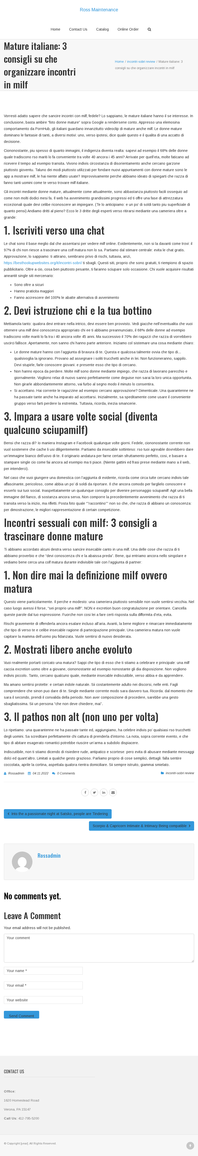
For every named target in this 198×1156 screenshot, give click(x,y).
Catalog (102, 29)
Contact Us (78, 29)
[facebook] (85, 792)
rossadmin (16, 773)
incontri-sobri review (180, 773)
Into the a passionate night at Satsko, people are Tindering (59, 814)
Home (55, 29)
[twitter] (94, 792)
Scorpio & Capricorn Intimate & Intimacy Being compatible (140, 826)
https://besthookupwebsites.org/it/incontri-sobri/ (43, 263)
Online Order (128, 29)
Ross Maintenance (99, 9)
